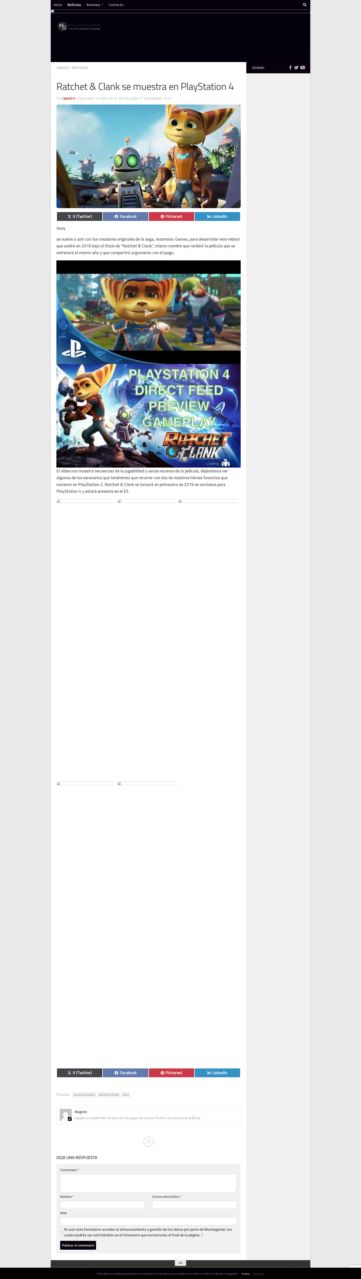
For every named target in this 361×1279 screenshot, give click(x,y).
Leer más (258, 1273)
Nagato (69, 98)
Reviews (93, 5)
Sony (126, 1094)
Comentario (69, 1169)
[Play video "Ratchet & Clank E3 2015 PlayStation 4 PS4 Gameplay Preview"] (148, 416)
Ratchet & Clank (109, 1094)
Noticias (74, 5)
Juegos (62, 68)
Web (63, 1212)
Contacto (115, 5)
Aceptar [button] (246, 1274)
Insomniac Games (84, 1094)
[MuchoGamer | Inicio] (79, 28)
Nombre (67, 1196)
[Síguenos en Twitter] (296, 67)
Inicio (57, 5)
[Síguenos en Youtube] (302, 67)
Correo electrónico (166, 1196)
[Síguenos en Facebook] (290, 67)
